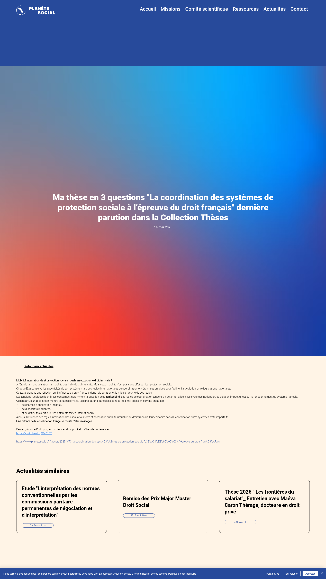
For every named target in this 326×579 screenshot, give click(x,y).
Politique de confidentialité (182, 573)
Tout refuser (291, 573)
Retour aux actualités (38, 366)
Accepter (310, 573)
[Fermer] (322, 573)
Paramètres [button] (272, 573)
